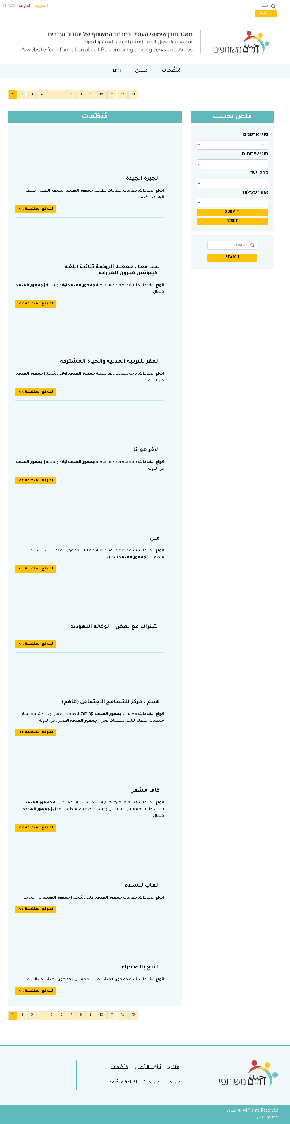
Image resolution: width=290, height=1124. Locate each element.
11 (112, 94)
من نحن (174, 1082)
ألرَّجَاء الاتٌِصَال (148, 1067)
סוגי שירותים (255, 154)
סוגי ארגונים (255, 135)
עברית (9, 6)
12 (122, 94)
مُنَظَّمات (171, 70)
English (24, 6)
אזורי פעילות (255, 193)
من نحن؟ (152, 1082)
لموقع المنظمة (39, 209)
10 (101, 94)
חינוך (115, 70)
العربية (41, 6)
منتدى (141, 70)
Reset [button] (232, 221)
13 (133, 94)
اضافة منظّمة (123, 1082)
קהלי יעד (259, 173)
